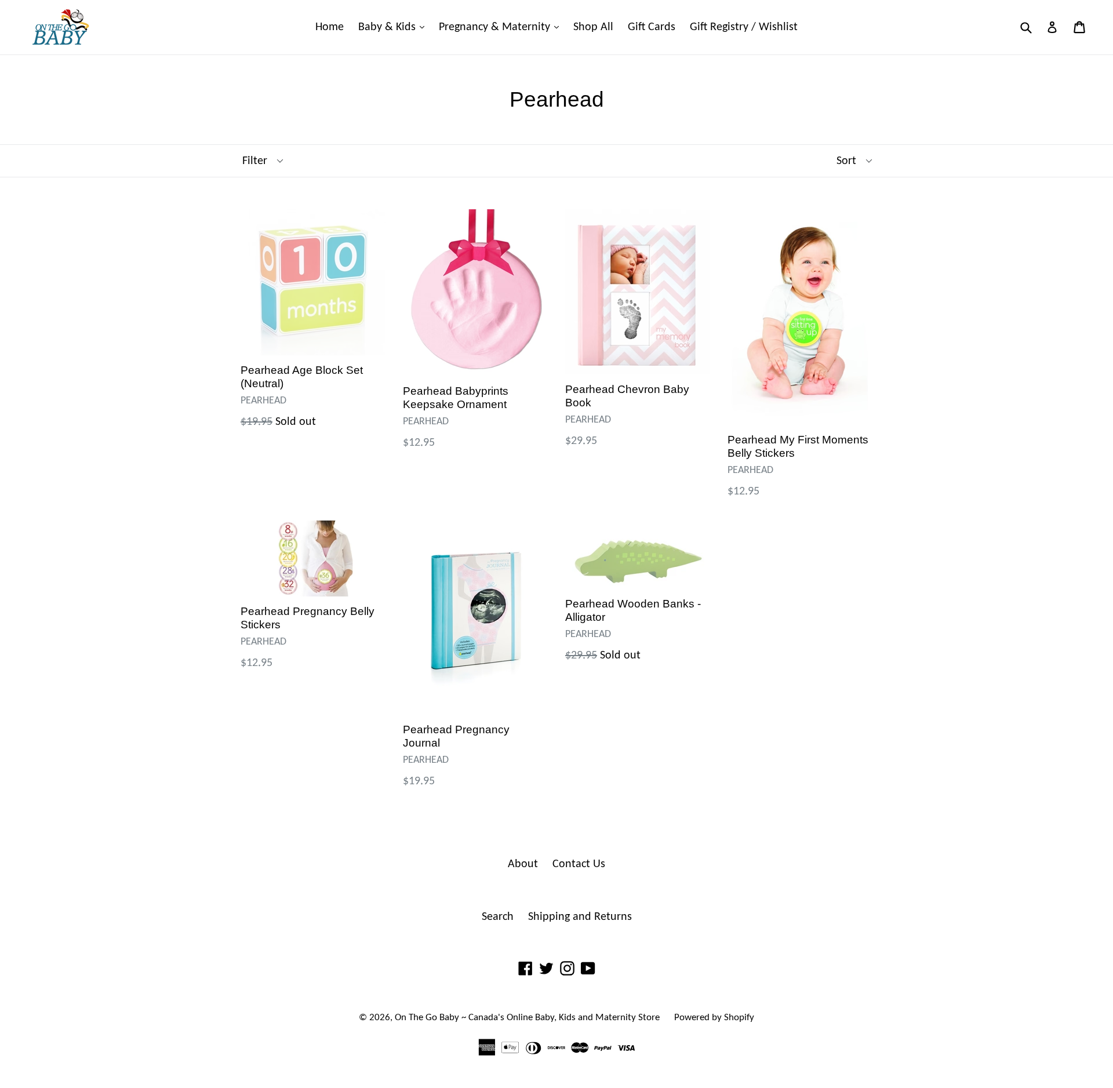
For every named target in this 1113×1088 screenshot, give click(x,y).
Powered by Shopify (714, 1017)
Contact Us (578, 864)
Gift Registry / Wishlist (744, 27)
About (523, 864)
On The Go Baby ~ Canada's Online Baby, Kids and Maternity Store (527, 1017)
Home (329, 27)
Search (498, 917)
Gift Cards (651, 27)
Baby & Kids (394, 27)
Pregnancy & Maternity (502, 27)
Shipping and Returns (580, 917)
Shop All (593, 27)
